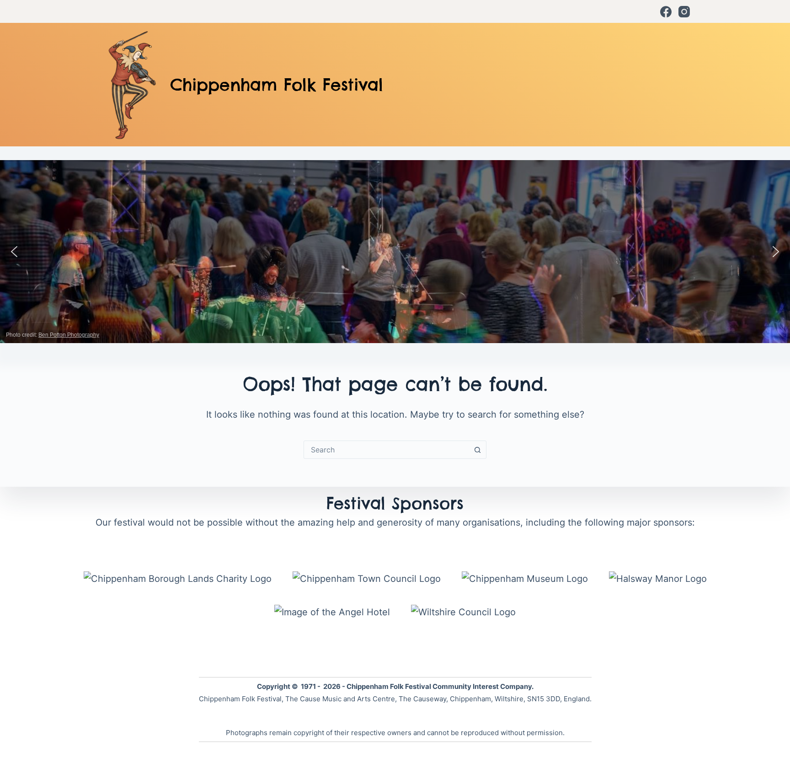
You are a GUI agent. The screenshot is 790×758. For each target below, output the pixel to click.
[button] (14, 251)
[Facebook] (666, 11)
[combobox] (386, 450)
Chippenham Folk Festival (276, 84)
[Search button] (477, 449)
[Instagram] (684, 11)
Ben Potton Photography (68, 335)
